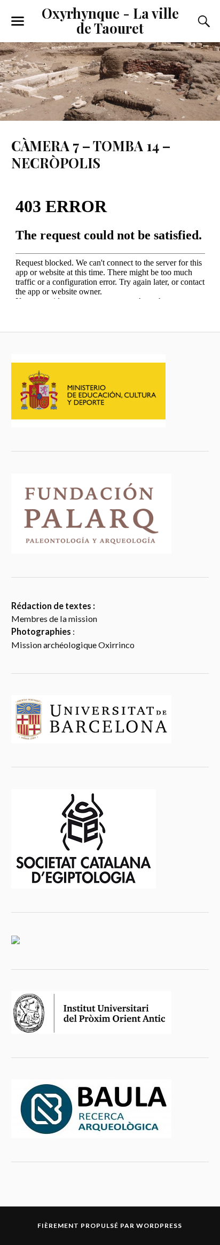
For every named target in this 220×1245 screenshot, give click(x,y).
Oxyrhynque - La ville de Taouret (110, 20)
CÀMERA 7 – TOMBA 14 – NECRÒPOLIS (90, 154)
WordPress (159, 1225)
